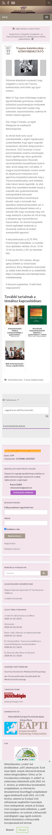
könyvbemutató (15, 380)
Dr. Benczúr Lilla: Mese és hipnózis (19, 652)
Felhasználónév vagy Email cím (18, 507)
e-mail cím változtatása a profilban (19, 615)
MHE (5, 17)
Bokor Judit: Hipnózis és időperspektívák (22, 632)
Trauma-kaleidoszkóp (33, 380)
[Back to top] (45, 828)
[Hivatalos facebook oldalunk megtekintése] (8, 2)
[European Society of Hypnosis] (26, 754)
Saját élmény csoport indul (27, 28)
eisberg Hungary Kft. (13, 701)
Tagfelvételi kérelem (23, 492)
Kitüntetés (9, 624)
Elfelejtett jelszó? (12, 549)
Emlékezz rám (13, 529)
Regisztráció (9, 543)
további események (13, 598)
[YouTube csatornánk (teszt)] (13, 2)
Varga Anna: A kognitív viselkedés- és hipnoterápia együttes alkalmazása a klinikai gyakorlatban (26, 36)
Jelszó (7, 518)
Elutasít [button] (10, 830)
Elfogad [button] (22, 830)
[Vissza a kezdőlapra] (26, 10)
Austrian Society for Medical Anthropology (25, 671)
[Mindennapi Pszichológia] (15, 695)
